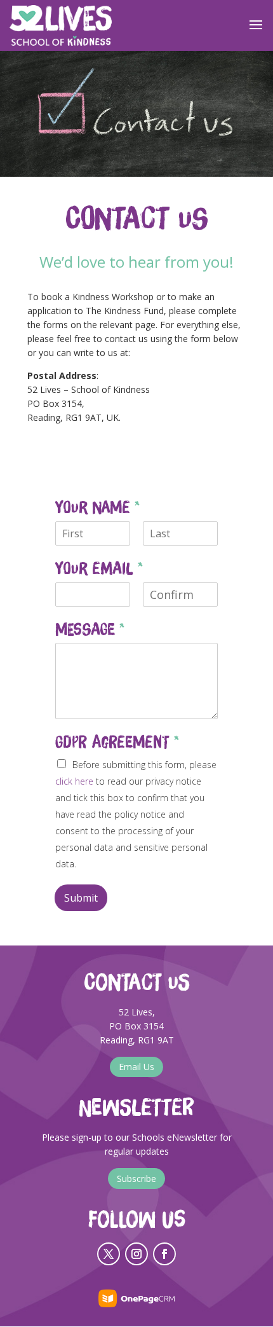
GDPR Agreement (117, 742)
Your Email (99, 568)
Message (89, 629)
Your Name (97, 507)
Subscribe (136, 1178)
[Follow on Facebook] (164, 1253)
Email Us (136, 1067)
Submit (81, 898)
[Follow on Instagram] (136, 1253)
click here (74, 781)
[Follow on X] (108, 1253)
